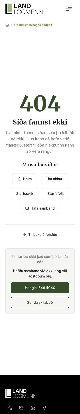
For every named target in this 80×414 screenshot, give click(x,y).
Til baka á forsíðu (42, 234)
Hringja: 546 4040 (40, 288)
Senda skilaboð (40, 302)
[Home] (7, 25)
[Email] (21, 407)
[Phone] (9, 407)
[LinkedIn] (32, 407)
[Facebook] (44, 407)
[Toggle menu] (68, 9)
